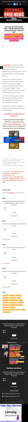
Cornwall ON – (7, 65)
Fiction (18, 309)
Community (7, 34)
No (5, 209)
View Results (14, 216)
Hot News (17, 346)
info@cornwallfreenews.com (12, 396)
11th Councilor (12, 307)
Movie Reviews (20, 302)
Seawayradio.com (14, 40)
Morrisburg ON (13, 349)
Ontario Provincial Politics (11, 38)
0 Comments (20, 165)
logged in (11, 192)
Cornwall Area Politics (17, 34)
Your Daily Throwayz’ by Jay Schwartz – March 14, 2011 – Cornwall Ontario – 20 (13, 173)
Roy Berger (12, 295)
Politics (21, 38)
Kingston (18, 348)
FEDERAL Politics (9, 36)
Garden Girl (5, 307)
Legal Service (6, 297)
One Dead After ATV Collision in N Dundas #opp (16, 352)
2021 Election (6, 304)
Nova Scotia (6, 295)
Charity (19, 297)
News (22, 36)
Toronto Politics (12, 297)
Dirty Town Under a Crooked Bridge (16, 304)
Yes (6, 208)
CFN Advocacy (6, 302)
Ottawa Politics (13, 302)
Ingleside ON (12, 348)
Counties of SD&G (20, 355)
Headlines (17, 36)
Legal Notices (18, 295)
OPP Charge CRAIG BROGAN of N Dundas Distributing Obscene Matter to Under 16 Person (17, 359)
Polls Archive (6, 239)
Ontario (22, 349)
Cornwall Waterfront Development (9, 309)
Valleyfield (23, 309)
